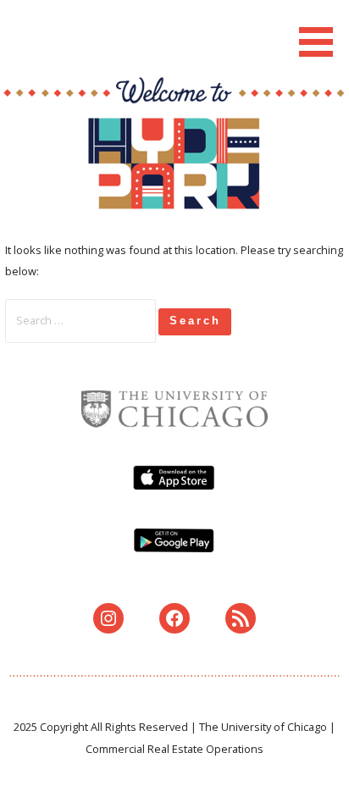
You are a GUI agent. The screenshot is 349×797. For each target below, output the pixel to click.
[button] (322, 31)
